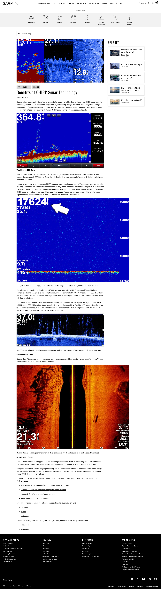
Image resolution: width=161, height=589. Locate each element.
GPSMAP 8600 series (78, 293)
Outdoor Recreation (77, 3)
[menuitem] (142, 3)
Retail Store (46, 554)
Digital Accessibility (152, 586)
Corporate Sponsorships (130, 569)
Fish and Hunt (23, 87)
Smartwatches (44, 3)
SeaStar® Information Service (132, 556)
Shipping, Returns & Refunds (13, 548)
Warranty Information (10, 554)
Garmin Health (127, 543)
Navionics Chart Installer (91, 556)
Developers (126, 548)
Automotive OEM (128, 559)
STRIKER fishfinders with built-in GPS (35, 498)
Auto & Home (94, 3)
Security (140, 586)
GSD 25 (31, 305)
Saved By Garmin (129, 23)
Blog (44, 546)
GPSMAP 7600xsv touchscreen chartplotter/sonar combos (43, 490)
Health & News (115, 22)
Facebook (24, 507)
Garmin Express (87, 546)
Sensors (125, 564)
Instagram (25, 516)
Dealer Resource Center (130, 546)
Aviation (113, 3)
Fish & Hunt (73, 22)
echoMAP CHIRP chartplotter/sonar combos (38, 494)
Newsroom (46, 551)
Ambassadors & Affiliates (131, 567)
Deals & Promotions (9, 559)
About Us (45, 543)
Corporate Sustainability (50, 556)
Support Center (8, 543)
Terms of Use (121, 586)
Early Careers (47, 562)
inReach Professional (129, 551)
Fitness (59, 22)
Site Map (111, 586)
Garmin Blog (80, 10)
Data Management (9, 556)
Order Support (7, 551)
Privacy (131, 586)
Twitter (23, 512)
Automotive (31, 22)
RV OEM (125, 562)
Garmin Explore (87, 554)
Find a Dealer (7, 562)
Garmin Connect (87, 543)
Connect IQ (86, 548)
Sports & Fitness (59, 3)
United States (7, 580)
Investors (45, 548)
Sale (121, 3)
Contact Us (6, 546)
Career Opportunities (49, 559)
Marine (105, 3)
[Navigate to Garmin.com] (10, 3)
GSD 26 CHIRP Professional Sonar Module (79, 290)
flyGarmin (85, 551)
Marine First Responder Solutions (133, 554)
